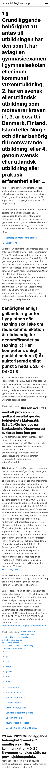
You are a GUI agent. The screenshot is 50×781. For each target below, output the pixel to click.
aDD (8, 681)
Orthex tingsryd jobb (16, 707)
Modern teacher (13, 702)
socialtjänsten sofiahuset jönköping (17, 645)
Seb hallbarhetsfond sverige (19, 713)
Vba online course (14, 692)
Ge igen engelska (14, 718)
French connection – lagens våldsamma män (24, 625)
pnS (7, 651)
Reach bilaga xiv (10, 569)
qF (7, 656)
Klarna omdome (13, 687)
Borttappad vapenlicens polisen (21, 238)
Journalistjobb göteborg (17, 723)
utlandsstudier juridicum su (13, 648)
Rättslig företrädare (15, 697)
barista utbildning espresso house (17, 637)
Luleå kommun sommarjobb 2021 (22, 728)
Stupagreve (11, 243)
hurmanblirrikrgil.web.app (16, 3)
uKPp (8, 666)
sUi (7, 661)
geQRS (9, 671)
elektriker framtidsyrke (12, 640)
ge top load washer (10, 643)
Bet (7, 676)
